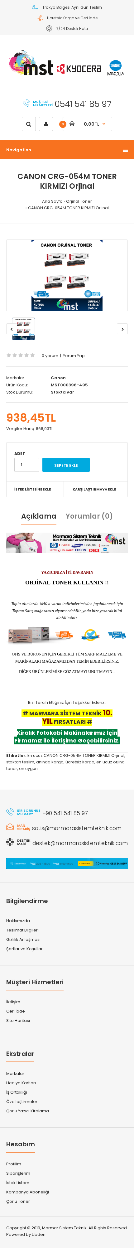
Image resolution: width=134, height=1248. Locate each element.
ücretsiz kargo (79, 762)
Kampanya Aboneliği (27, 1192)
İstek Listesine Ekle (32, 489)
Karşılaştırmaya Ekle (94, 489)
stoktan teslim (20, 762)
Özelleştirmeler (21, 1102)
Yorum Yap (74, 356)
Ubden (38, 1234)
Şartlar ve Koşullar (24, 949)
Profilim (13, 1164)
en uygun (28, 769)
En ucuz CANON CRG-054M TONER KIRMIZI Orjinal (75, 755)
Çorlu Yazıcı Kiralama (27, 1111)
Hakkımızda (18, 921)
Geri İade (15, 1011)
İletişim (13, 1002)
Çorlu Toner (18, 1201)
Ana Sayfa (52, 201)
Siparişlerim (18, 1173)
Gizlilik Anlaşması (23, 939)
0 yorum (50, 356)
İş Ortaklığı (16, 1092)
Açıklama (38, 516)
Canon (58, 378)
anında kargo (50, 762)
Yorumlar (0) (89, 516)
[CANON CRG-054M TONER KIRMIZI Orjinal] (67, 275)
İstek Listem (17, 1183)
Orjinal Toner (79, 201)
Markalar (15, 1073)
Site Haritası (18, 1020)
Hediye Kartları (21, 1083)
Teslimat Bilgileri (22, 930)
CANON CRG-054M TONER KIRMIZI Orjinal (68, 208)
